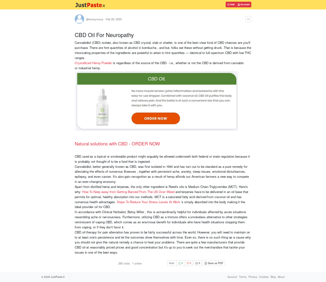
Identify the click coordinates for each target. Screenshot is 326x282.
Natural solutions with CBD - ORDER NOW (117, 143)
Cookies (264, 277)
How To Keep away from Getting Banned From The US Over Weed (128, 191)
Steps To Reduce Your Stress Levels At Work (148, 201)
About (281, 277)
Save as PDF (215, 263)
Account (245, 4)
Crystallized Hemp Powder (93, 62)
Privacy (252, 277)
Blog (273, 277)
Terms (243, 277)
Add (232, 4)
